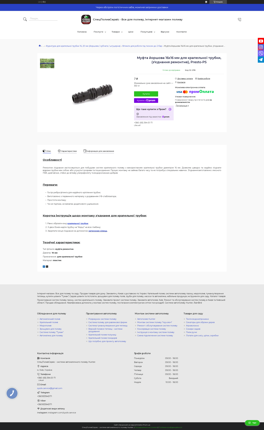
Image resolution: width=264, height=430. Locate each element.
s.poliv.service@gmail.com (49, 388)
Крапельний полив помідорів (102, 338)
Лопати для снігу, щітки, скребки (202, 335)
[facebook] (44, 267)
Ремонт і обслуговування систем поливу (157, 325)
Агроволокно (192, 325)
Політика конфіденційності (170, 427)
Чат (254, 423)
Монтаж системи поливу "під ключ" (154, 322)
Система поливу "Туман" (52, 332)
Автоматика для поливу (51, 335)
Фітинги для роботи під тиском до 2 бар (142, 46)
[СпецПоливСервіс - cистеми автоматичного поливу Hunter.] (86, 19)
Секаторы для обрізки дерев (200, 322)
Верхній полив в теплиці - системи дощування (105, 330)
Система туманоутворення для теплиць (107, 325)
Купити (146, 94)
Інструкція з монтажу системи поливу (155, 332)
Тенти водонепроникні (197, 319)
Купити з (141, 100)
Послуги (98, 31)
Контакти (181, 31)
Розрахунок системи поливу (102, 319)
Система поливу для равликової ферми (107, 322)
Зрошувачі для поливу (51, 329)
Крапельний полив (49, 322)
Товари (116, 31)
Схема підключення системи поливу (155, 335)
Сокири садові (193, 329)
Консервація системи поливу (151, 329)
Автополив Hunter (146, 319)
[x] (47, 267)
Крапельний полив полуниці (102, 334)
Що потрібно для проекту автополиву (107, 341)
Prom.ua (146, 425)
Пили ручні (191, 332)
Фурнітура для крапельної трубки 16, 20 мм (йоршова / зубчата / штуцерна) (83, 46)
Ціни (130, 31)
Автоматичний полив (50, 319)
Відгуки (165, 31)
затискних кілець (98, 231)
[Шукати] (25, 19)
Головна (81, 31)
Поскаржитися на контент (146, 427)
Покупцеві (146, 31)
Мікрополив (45, 325)
